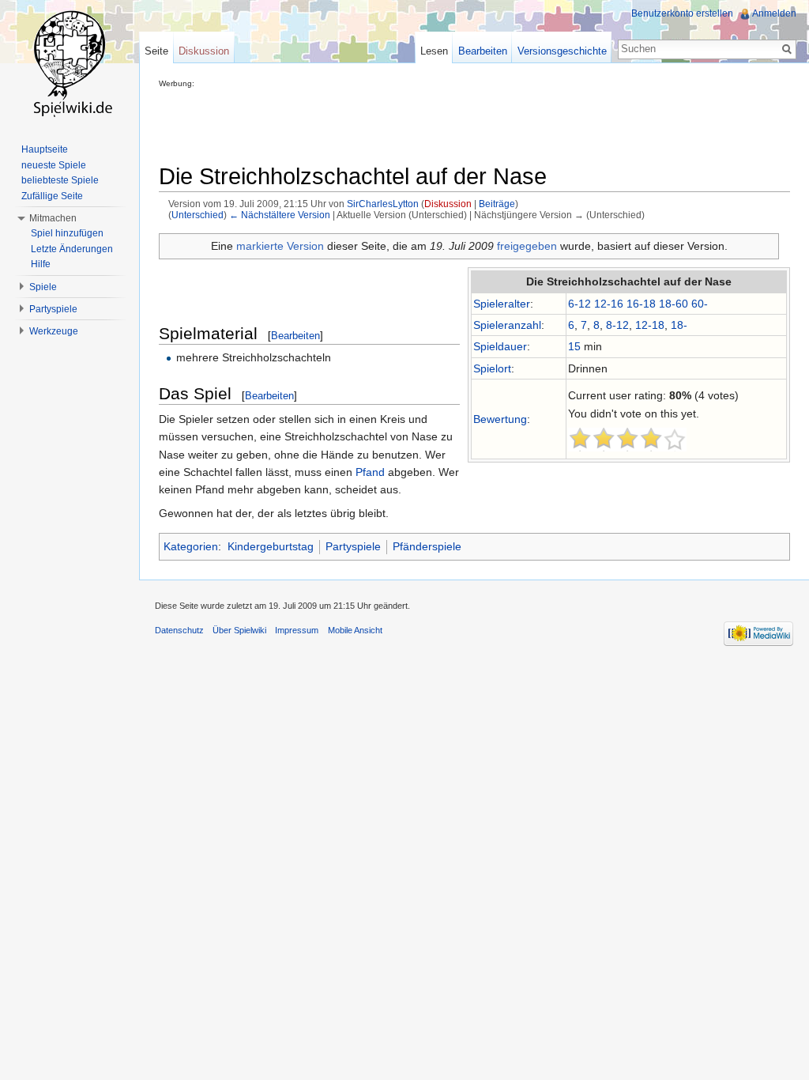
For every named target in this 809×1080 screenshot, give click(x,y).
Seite (156, 51)
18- (679, 325)
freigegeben (527, 246)
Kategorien (191, 546)
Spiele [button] (43, 287)
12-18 (649, 325)
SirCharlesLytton (383, 203)
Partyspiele (353, 546)
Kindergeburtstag (271, 546)
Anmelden (774, 13)
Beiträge (497, 203)
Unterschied (197, 215)
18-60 (673, 303)
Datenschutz (179, 630)
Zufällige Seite (52, 196)
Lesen (434, 51)
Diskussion (448, 203)
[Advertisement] (446, 123)
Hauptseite (44, 149)
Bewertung (500, 419)
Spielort (492, 368)
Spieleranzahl (507, 325)
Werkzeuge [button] (53, 331)
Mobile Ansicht (355, 630)
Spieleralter (501, 303)
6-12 (579, 303)
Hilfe (41, 264)
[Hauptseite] (69, 63)
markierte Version (280, 246)
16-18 (641, 303)
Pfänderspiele (427, 546)
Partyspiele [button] (53, 309)
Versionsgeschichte (562, 51)
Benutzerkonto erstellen (682, 13)
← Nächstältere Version (279, 215)
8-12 (617, 325)
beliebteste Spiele (60, 180)
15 (574, 346)
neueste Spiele (53, 165)
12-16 (608, 303)
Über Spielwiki (239, 630)
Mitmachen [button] (53, 218)
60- (699, 303)
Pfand (370, 472)
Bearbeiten (295, 336)
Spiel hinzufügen (67, 233)
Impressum (296, 630)
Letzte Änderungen (72, 249)
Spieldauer (500, 346)
